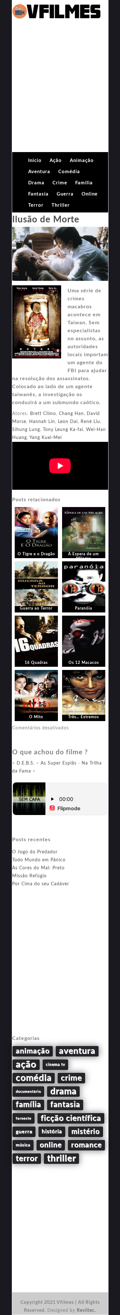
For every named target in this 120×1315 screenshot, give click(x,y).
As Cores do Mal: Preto (38, 868)
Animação (82, 160)
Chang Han (71, 413)
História (52, 1131)
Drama (36, 183)
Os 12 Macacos (83, 663)
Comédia (69, 171)
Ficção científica (71, 1118)
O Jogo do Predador (35, 852)
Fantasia (38, 194)
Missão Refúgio (29, 876)
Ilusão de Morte (45, 219)
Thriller (61, 205)
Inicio (35, 160)
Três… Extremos (83, 717)
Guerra (65, 194)
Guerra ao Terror (36, 608)
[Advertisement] (60, 89)
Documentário (28, 1091)
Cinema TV (55, 1064)
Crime (59, 183)
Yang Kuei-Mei (45, 437)
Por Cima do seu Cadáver (40, 884)
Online (90, 194)
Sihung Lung (26, 429)
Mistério (85, 1131)
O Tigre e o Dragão (36, 554)
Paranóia (83, 608)
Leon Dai (68, 421)
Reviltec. (86, 1310)
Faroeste (23, 1118)
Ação (56, 160)
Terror (36, 205)
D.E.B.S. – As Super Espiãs (46, 763)
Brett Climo (43, 413)
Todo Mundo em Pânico (39, 860)
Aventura (39, 171)
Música (23, 1145)
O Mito (36, 717)
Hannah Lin (42, 421)
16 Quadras (36, 663)
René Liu (90, 421)
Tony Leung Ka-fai (63, 429)
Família (84, 183)
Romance (86, 1145)
